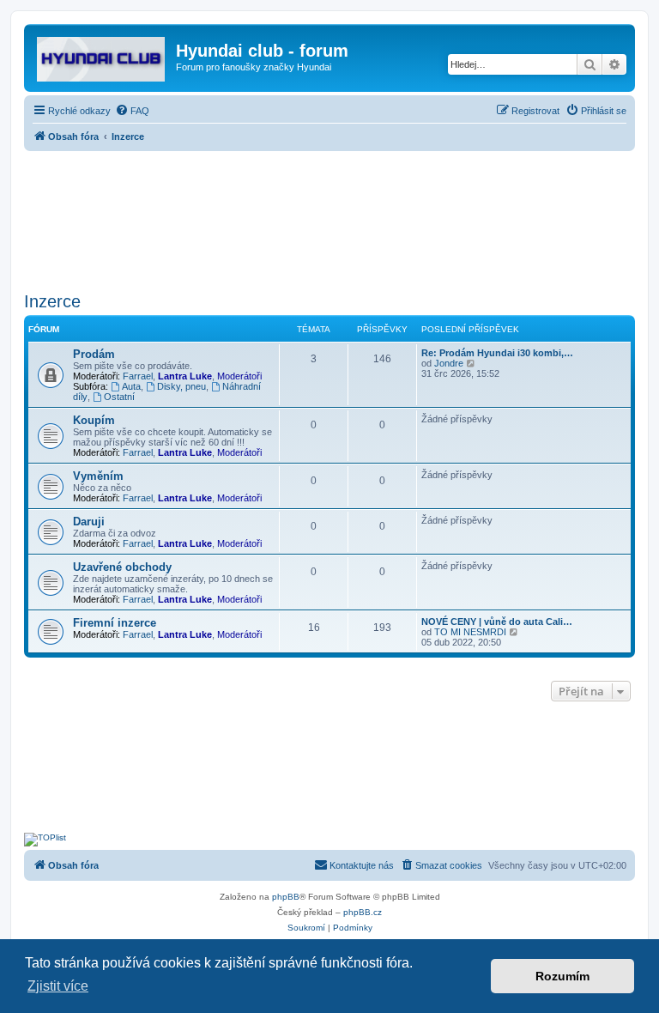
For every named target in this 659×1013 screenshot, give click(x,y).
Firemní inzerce (114, 622)
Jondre (448, 363)
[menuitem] (132, 110)
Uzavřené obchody (122, 567)
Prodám (94, 354)
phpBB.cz (362, 912)
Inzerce (52, 301)
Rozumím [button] (562, 976)
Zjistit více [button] (57, 986)
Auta (131, 386)
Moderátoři (239, 376)
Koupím (94, 420)
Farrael (138, 376)
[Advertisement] (329, 216)
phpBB (285, 896)
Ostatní (119, 396)
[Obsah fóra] (102, 55)
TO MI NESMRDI (470, 632)
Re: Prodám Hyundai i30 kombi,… (497, 353)
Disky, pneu (181, 386)
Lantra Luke (185, 376)
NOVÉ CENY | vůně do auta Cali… (496, 621)
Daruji (89, 521)
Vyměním (98, 476)
